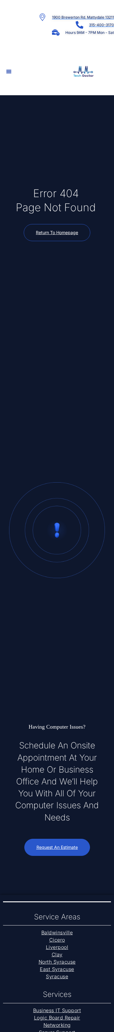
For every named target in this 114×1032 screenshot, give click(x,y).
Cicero (57, 940)
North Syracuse (57, 962)
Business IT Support (57, 1010)
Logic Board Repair (57, 1018)
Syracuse (57, 976)
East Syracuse (57, 969)
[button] (9, 71)
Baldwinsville (57, 932)
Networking (57, 1025)
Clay (57, 954)
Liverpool (57, 947)
